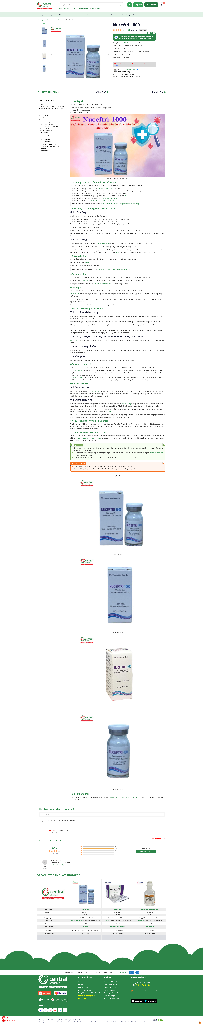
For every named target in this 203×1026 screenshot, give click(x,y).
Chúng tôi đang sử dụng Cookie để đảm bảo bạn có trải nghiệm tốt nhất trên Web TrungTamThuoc (95, 972)
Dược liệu (90, 15)
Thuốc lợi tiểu (75, 294)
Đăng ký (153, 5)
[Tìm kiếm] (120, 4)
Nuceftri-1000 (85, 909)
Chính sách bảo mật (121, 972)
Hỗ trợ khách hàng (85, 977)
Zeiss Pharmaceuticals (130, 43)
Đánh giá (158, 92)
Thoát (137, 972)
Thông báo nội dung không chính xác (89, 993)
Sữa (71, 15)
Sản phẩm (52, 15)
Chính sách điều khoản (111, 982)
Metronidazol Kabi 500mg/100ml (150, 909)
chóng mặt (84, 280)
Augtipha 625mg (117, 909)
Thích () (50, 832)
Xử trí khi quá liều (47, 130)
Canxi (117, 252)
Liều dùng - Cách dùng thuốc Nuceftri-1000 (52, 108)
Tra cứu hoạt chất (83, 8)
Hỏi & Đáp (101, 92)
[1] (125, 195)
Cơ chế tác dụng (45, 137)
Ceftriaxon (126, 60)
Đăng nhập (138, 5)
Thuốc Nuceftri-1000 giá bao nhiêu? (50, 144)
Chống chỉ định (45, 115)
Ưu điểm (43, 148)
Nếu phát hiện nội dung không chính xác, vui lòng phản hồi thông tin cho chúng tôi (135, 64)
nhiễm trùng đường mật (106, 200)
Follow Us (42, 1005)
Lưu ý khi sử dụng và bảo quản (49, 122)
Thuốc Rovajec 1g (78, 370)
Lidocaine (105, 243)
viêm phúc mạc (92, 200)
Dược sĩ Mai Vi (131, 70)
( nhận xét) (54, 853)
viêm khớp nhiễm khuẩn (110, 198)
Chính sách (108, 977)
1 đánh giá (134, 30)
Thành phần (44, 104)
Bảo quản (45, 132)
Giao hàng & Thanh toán (111, 993)
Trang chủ (42, 15)
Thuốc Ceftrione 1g (78, 377)
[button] (101, 941)
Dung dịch (98, 243)
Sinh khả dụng (126, 404)
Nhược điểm (44, 150)
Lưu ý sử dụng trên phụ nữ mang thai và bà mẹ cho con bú (51, 127)
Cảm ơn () (60, 865)
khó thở (96, 284)
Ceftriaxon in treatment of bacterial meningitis (123, 797)
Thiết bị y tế (80, 15)
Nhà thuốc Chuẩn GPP (85, 987)
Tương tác (43, 120)
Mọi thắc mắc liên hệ (138, 977)
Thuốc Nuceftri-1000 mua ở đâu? (50, 146)
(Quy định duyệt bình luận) (157, 838)
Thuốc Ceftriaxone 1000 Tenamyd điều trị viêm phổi (115, 269)
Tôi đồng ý (131, 972)
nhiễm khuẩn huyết (156, 453)
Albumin (109, 411)
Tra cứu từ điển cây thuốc (67, 8)
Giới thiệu (81, 982)
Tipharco (107, 920)
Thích (48, 825)
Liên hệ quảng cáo (83, 998)
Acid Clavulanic (121, 926)
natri (96, 108)
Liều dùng (45, 111)
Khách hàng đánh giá (50, 840)
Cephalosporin (95, 391)
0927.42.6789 (143, 985)
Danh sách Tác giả (109, 996)
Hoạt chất (108, 15)
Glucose (124, 250)
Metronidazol (150, 926)
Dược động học (47, 141)
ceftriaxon (85, 926)
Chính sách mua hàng (110, 984)
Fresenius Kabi (141, 920)
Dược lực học (46, 139)
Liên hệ (135, 15)
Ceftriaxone (74, 340)
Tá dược (100, 15)
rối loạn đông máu (106, 284)
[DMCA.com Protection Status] (160, 1020)
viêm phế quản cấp (105, 189)
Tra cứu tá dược (97, 8)
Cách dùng (46, 113)
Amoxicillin (113, 926)
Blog (128, 15)
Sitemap (106, 998)
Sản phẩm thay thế (46, 135)
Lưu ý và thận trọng (48, 124)
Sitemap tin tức (114, 998)
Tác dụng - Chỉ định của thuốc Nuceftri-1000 (52, 106)
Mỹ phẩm (62, 15)
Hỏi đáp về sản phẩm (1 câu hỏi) (56, 808)
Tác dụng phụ (44, 117)
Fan (45, 999)
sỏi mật (87, 262)
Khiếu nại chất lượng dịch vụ (86, 996)
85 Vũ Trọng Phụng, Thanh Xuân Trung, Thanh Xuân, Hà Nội (148, 991)
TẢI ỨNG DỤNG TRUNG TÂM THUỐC (142, 997)
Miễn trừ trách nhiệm (84, 990)
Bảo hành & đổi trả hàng (111, 990)
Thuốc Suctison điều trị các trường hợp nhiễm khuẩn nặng (119, 204)
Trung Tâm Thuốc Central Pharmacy (89, 438)
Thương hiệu (119, 15)
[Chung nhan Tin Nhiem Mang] (155, 1020)
